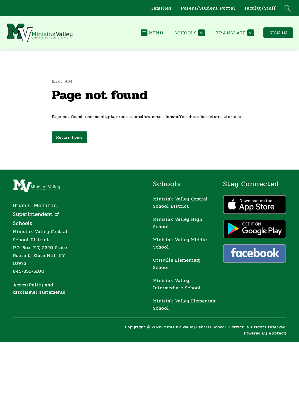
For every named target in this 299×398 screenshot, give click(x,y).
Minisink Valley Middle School (180, 243)
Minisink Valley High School (177, 223)
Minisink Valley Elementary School (185, 304)
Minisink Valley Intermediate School (177, 284)
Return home (69, 137)
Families (161, 8)
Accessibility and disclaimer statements (39, 288)
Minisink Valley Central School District (180, 202)
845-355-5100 (28, 271)
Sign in (278, 32)
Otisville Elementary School (177, 263)
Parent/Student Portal (208, 8)
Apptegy (277, 333)
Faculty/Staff (260, 8)
